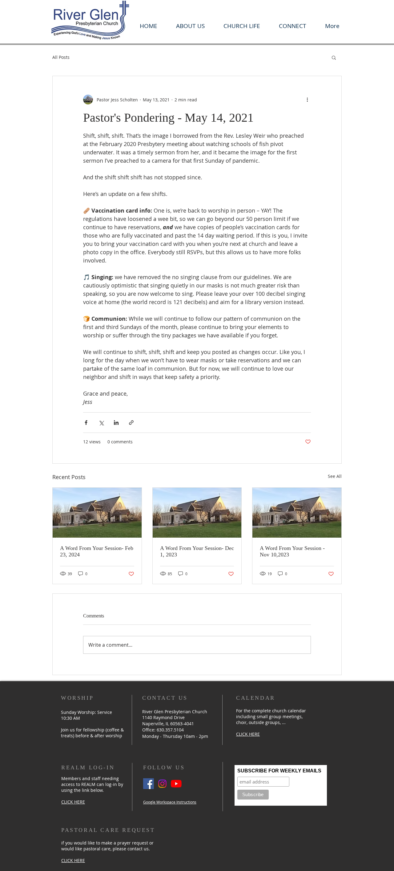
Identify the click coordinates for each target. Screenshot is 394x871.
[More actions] (307, 99)
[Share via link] (131, 422)
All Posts (61, 57)
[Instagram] (162, 783)
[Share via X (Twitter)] (101, 422)
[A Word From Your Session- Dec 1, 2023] (197, 513)
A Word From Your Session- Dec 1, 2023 (197, 551)
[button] (190, 25)
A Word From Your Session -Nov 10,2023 (292, 551)
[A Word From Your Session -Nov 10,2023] (296, 513)
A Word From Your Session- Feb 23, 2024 (96, 551)
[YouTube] (176, 783)
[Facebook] (148, 783)
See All (335, 476)
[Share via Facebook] (86, 422)
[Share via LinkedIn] (116, 422)
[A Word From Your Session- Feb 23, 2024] (97, 513)
